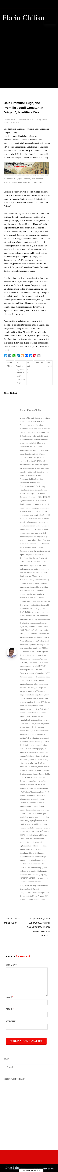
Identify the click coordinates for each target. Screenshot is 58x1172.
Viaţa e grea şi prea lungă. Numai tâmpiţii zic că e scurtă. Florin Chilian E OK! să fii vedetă (38, 927)
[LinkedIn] (35, 398)
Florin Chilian (23, 17)
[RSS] (5, 4)
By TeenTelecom (11, 1169)
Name (9, 997)
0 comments (15, 122)
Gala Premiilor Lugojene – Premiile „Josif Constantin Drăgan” (20, 373)
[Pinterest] (29, 398)
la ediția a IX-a (29, 368)
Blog (39, 120)
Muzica (44, 120)
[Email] (47, 398)
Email (9, 1009)
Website (11, 1021)
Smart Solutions (50, 1169)
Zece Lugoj (49, 364)
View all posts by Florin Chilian (34, 900)
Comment (11, 965)
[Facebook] (17, 398)
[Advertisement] (29, 59)
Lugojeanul (39, 363)
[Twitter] (23, 398)
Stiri (5, 122)
